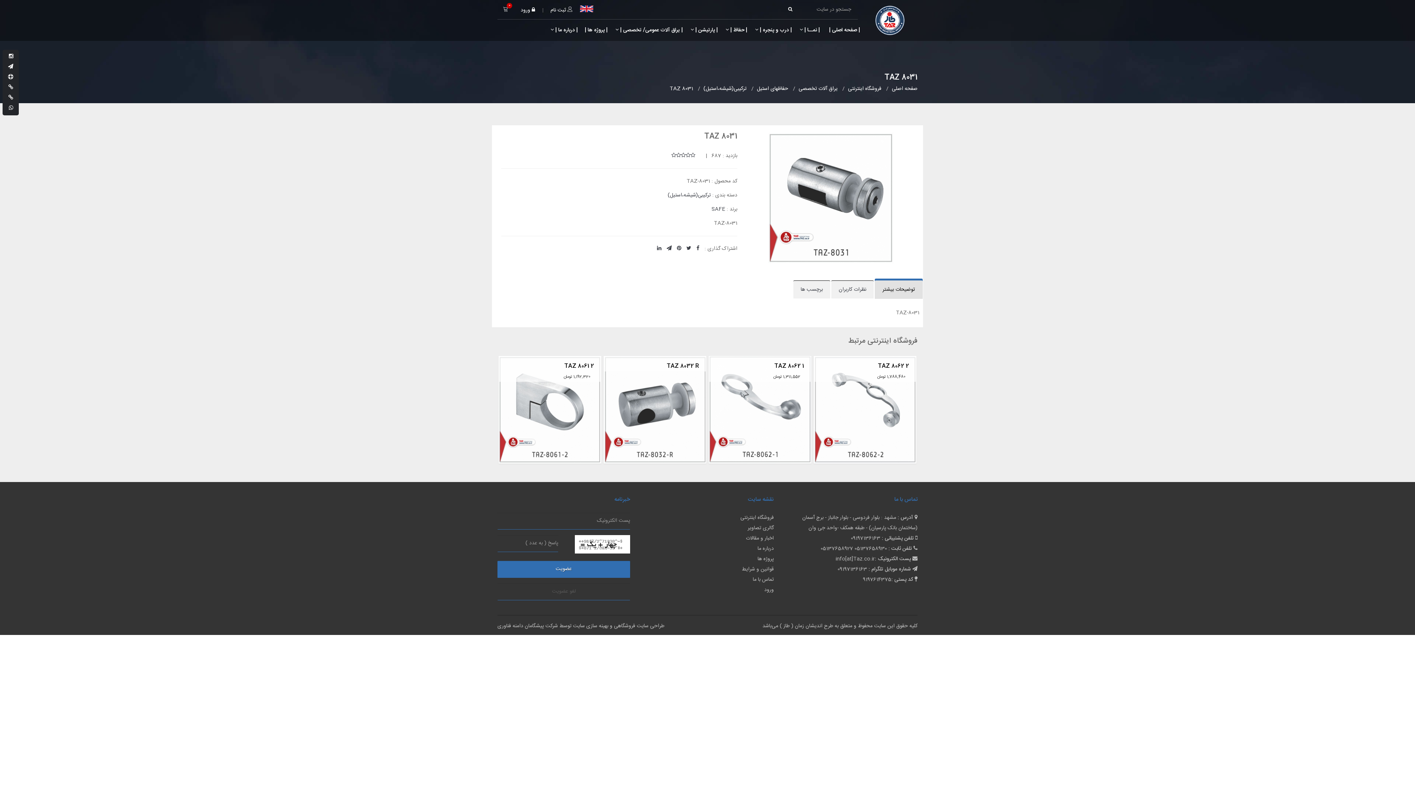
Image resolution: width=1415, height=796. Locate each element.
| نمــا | (811, 30)
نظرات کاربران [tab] (852, 289)
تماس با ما (763, 579)
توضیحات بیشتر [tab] (899, 289)
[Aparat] (10, 77)
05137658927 (837, 548)
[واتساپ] (11, 108)
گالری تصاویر (761, 528)
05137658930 (871, 548)
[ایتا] (11, 98)
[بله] (11, 87)
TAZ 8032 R (578, 366)
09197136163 (865, 538)
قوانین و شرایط (758, 569)
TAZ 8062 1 (684, 366)
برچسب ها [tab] (812, 289)
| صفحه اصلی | (844, 30)
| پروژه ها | (595, 30)
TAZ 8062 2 (788, 366)
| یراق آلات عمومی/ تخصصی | (651, 30)
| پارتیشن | (706, 30)
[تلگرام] (10, 67)
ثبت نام (559, 10)
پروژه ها (766, 559)
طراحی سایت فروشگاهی (638, 626)
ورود (526, 10)
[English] (586, 8)
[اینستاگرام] (11, 56)
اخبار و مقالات (760, 538)
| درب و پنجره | (775, 30)
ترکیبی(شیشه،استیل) (689, 195)
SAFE (718, 209)
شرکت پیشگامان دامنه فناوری (527, 626)
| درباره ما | (566, 30)
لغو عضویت (564, 591)
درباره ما (766, 548)
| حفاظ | (738, 30)
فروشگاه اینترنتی (757, 517)
